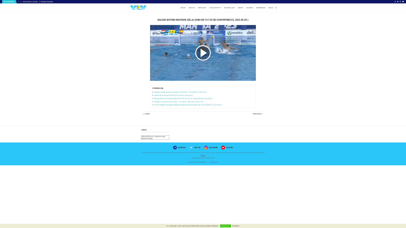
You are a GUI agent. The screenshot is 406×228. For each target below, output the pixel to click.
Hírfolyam (202, 8)
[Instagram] (400, 1)
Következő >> (258, 114)
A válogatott (214, 8)
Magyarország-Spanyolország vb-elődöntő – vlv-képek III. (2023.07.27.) (180, 92)
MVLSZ (271, 8)
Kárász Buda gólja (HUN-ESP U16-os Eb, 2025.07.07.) (173, 95)
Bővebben (235, 226)
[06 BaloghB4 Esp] (204, 26)
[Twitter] (397, 1)
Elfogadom (225, 226)
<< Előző (146, 114)
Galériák (249, 8)
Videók (240, 8)
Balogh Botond (147, 136)
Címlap (183, 8)
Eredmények (260, 8)
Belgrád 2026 (229, 8)
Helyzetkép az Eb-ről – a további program (38, 2)
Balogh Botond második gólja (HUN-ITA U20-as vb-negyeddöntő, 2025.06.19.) (183, 98)
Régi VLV (192, 8)
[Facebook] (395, 1)
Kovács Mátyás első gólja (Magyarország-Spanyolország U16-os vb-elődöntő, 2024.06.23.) (188, 105)
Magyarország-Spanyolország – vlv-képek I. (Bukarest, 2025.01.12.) (179, 102)
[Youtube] (403, 1)
